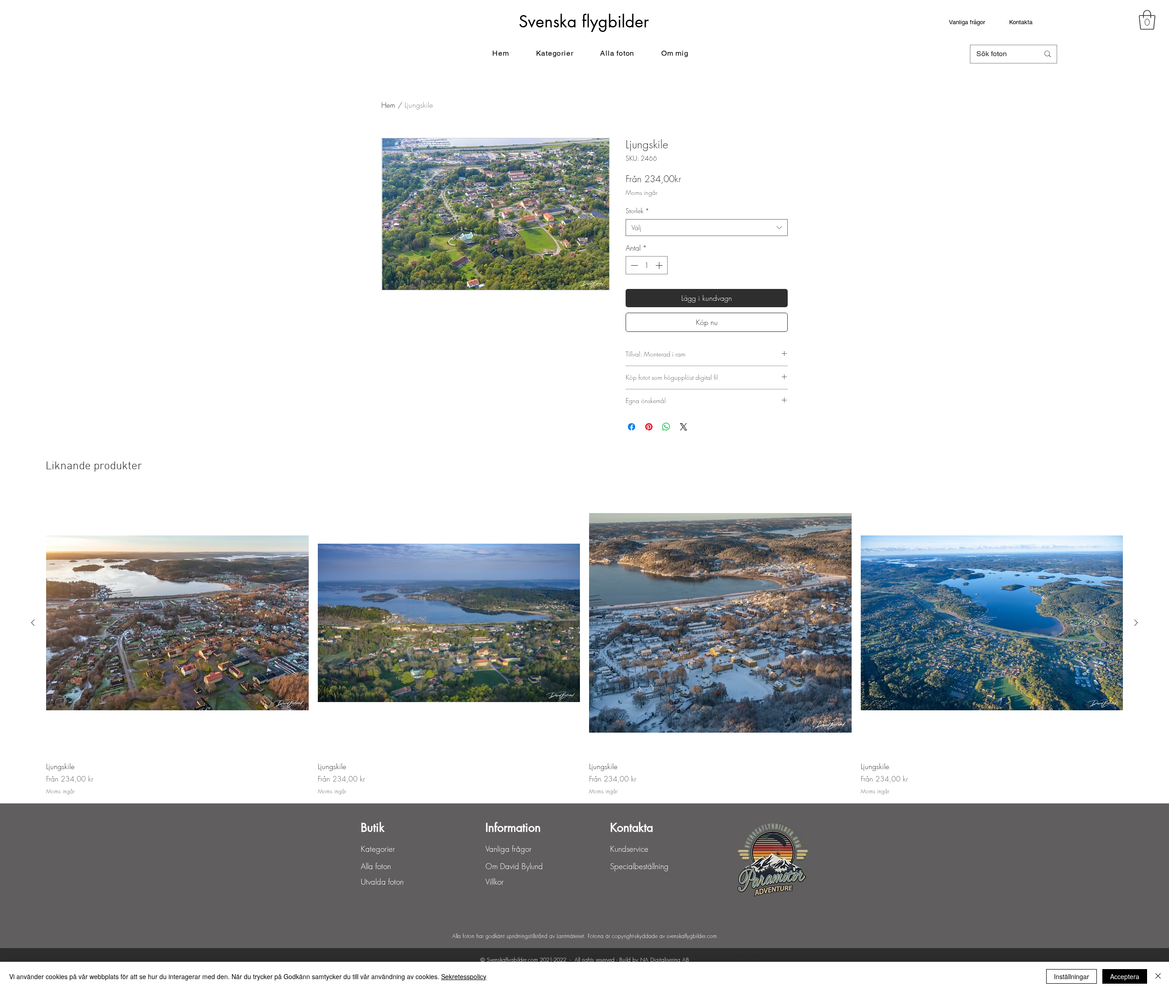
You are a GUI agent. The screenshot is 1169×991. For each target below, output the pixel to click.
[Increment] (659, 265)
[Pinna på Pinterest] (648, 426)
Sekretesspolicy (463, 976)
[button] (1147, 20)
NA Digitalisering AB (664, 960)
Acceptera (1124, 976)
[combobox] (707, 227)
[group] (584, 643)
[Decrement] (633, 265)
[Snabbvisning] (177, 623)
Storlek (637, 210)
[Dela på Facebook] (631, 426)
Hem (388, 105)
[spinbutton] (646, 265)
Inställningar (1071, 976)
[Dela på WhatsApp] (666, 426)
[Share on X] (683, 426)
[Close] (1158, 976)
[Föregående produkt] (32, 622)
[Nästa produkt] (1136, 622)
